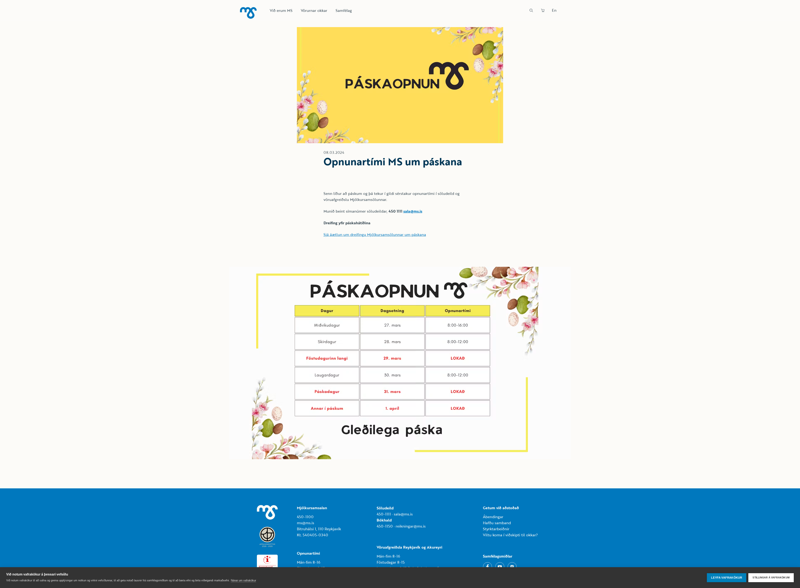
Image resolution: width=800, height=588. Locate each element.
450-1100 (305, 516)
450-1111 (384, 514)
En (554, 10)
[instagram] (512, 566)
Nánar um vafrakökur (243, 580)
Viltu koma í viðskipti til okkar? (510, 535)
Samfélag (344, 10)
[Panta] (543, 10)
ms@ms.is (305, 522)
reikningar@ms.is (411, 526)
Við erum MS (281, 10)
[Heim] (248, 13)
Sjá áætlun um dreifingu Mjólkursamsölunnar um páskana (375, 234)
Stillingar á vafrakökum (771, 577)
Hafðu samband (497, 522)
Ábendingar (493, 516)
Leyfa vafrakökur (726, 577)
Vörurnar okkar (314, 10)
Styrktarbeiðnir (496, 529)
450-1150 (385, 526)
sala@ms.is (412, 211)
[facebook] (487, 566)
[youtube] (499, 566)
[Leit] (531, 10)
